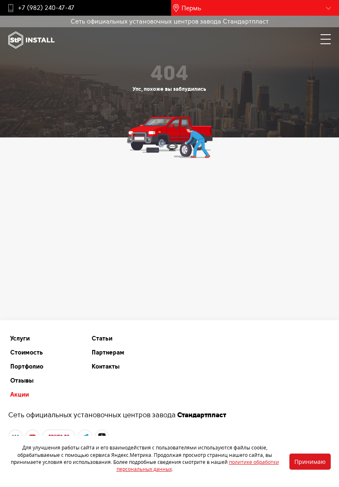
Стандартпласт (201, 415)
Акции (19, 394)
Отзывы (21, 380)
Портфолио (26, 366)
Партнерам (108, 352)
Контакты (105, 366)
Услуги (20, 338)
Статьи (102, 338)
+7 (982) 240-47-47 (46, 8)
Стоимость (26, 352)
